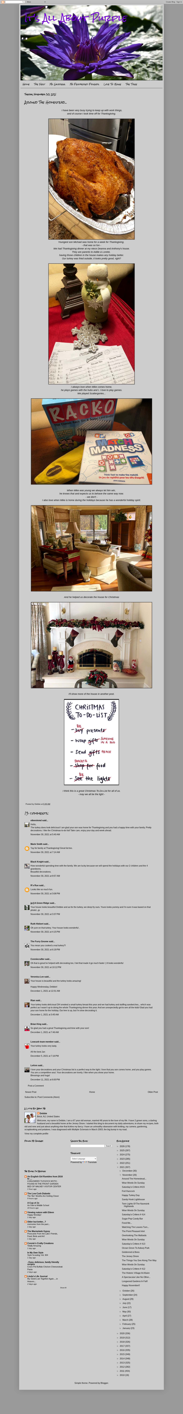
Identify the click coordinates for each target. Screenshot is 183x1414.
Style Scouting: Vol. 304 (37, 1255)
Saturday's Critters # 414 (133, 1214)
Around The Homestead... (134, 1179)
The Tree (131, 84)
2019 (122, 1338)
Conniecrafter (37, 959)
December (127, 1171)
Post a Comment (36, 1086)
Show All (63, 1288)
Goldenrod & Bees (130, 1252)
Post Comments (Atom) (48, 1097)
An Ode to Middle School (38, 1205)
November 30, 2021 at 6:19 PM (45, 949)
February (127, 1324)
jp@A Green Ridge (40, 903)
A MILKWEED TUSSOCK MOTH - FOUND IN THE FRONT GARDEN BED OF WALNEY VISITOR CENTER (44, 1184)
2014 (122, 1358)
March (125, 1320)
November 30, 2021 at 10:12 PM (46, 967)
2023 (122, 1159)
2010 (122, 1375)
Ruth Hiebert (37, 924)
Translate (92, 1162)
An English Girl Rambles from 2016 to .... (45, 1177)
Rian (33, 1000)
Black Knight (37, 862)
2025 (122, 1150)
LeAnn (34, 1065)
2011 (122, 1371)
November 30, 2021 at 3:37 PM (45, 914)
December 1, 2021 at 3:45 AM (45, 1014)
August (126, 1299)
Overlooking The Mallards (134, 1235)
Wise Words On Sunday (133, 1183)
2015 (122, 1354)
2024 (122, 1154)
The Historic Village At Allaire (136, 1273)
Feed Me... (127, 1223)
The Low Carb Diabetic (38, 1193)
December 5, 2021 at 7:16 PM (45, 1056)
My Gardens (57, 84)
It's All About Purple (76, 17)
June (125, 1307)
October (126, 1291)
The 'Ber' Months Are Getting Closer (43, 1196)
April (124, 1316)
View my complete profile (36, 1133)
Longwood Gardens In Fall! (135, 1281)
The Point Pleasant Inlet (133, 1231)
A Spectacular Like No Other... (136, 1277)
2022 (122, 1163)
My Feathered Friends (84, 84)
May (124, 1311)
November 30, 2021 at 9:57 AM (45, 876)
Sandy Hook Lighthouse (133, 1199)
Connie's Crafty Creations (40, 1243)
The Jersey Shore (130, 1256)
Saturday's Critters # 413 (133, 1244)
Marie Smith (36, 844)
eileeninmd (36, 820)
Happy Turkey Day (131, 1195)
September (127, 1295)
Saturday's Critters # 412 (133, 1269)
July (124, 1303)
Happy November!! (131, 1285)
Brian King (36, 1024)
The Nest (39, 84)
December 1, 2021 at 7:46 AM (45, 1032)
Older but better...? (36, 1222)
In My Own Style (35, 1253)
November (127, 1175)
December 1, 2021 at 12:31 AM (45, 991)
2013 (122, 1363)
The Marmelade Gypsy (38, 1231)
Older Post (153, 1092)
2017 (122, 1346)
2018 (122, 1342)
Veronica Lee (37, 977)
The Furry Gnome (39, 941)
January (126, 1328)
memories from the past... (38, 1224)
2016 (122, 1350)
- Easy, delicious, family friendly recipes (43, 1263)
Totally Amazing (34, 1246)
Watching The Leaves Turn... (135, 1227)
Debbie (43, 1113)
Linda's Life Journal (37, 1276)
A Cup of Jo (33, 1203)
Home (26, 84)
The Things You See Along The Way (139, 1260)
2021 (122, 1167)
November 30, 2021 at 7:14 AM (45, 852)
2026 (122, 1146)
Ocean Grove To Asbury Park (135, 1248)
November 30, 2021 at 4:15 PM (45, 932)
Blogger (104, 1383)
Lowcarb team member (42, 1042)
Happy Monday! (34, 1215)
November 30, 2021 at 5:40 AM (45, 834)
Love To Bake (112, 84)
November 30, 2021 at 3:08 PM (45, 893)
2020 (122, 1333)
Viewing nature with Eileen (40, 1212)
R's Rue (35, 885)
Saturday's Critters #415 (133, 1187)
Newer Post (30, 1092)
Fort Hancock (128, 1191)
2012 (122, 1367)
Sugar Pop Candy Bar (132, 1219)
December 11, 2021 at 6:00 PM (45, 1079)
